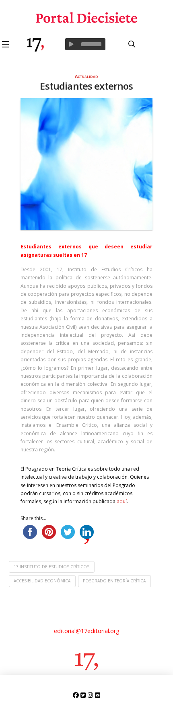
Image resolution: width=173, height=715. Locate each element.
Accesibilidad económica (42, 581)
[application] (85, 44)
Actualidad (86, 76)
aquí (122, 501)
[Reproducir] (71, 44)
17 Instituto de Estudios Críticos (51, 567)
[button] (7, 44)
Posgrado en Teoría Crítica (114, 581)
